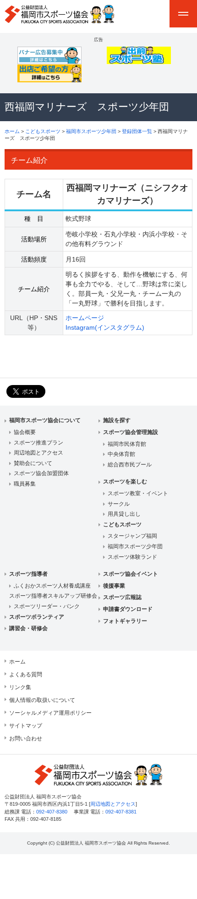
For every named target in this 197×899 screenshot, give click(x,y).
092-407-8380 (51, 811)
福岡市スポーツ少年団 (91, 131)
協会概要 (25, 432)
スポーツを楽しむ (125, 481)
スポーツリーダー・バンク (47, 606)
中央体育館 (121, 454)
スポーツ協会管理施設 (130, 432)
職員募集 (25, 484)
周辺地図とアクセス (38, 453)
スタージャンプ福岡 (132, 536)
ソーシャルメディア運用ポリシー (50, 713)
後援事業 (114, 586)
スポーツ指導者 (28, 574)
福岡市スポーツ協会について (45, 420)
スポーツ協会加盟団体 (41, 473)
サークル (119, 504)
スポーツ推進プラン (38, 442)
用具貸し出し (124, 514)
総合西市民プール (130, 464)
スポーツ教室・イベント (138, 493)
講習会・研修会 (28, 628)
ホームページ (85, 317)
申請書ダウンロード (128, 609)
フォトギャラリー (125, 621)
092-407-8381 (121, 811)
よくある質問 (25, 674)
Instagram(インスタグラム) (105, 327)
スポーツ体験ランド (132, 557)
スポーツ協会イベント (130, 574)
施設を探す (117, 420)
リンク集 (20, 687)
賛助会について (33, 463)
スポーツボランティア (36, 617)
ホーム (12, 131)
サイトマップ (25, 725)
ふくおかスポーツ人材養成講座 (52, 586)
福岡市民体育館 (127, 444)
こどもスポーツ (42, 131)
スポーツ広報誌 (122, 597)
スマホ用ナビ (183, 13)
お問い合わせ (25, 738)
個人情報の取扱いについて (42, 700)
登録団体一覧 (137, 131)
